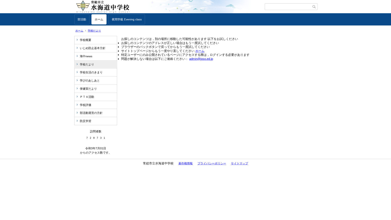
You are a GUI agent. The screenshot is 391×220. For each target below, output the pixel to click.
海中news (87, 56)
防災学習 (85, 121)
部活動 (82, 19)
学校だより (94, 30)
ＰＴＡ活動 (87, 96)
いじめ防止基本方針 (92, 48)
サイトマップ (239, 163)
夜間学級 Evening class (127, 19)
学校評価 (85, 105)
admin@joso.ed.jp (201, 58)
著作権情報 (185, 163)
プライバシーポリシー (212, 163)
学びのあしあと (90, 80)
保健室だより (88, 88)
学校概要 (85, 40)
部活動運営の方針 (91, 112)
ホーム (99, 19)
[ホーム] (169, 7)
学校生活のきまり (91, 72)
